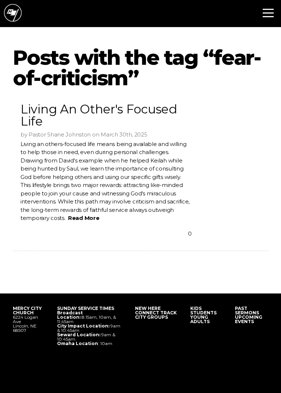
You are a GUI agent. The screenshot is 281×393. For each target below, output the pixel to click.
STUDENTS (203, 312)
